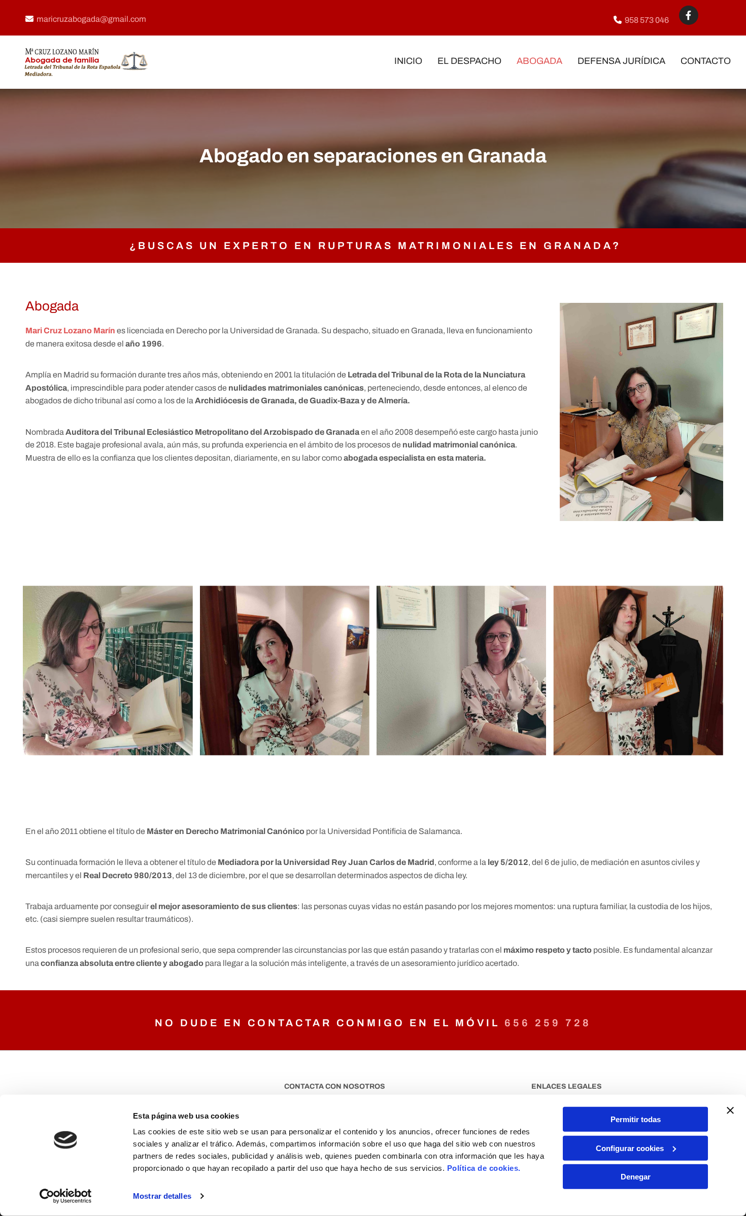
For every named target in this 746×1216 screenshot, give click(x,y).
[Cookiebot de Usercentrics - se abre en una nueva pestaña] (65, 1196)
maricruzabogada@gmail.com (91, 19)
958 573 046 (647, 20)
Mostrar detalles (162, 1196)
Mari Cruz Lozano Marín (70, 330)
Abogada (539, 61)
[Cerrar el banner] (730, 1110)
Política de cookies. (484, 1168)
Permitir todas (636, 1119)
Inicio (408, 61)
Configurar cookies (630, 1147)
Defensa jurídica (621, 61)
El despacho (469, 61)
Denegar (636, 1176)
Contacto (706, 61)
